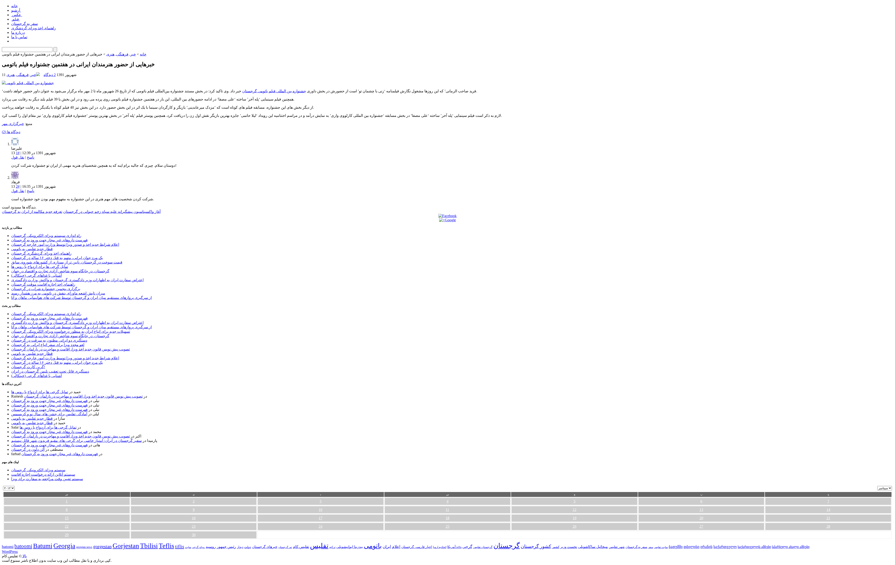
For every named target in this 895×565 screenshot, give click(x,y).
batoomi (23, 546)
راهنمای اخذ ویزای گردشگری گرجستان (41, 253)
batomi (8, 546)
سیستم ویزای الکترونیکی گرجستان (38, 470)
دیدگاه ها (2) (11, 132)
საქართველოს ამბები (754, 547)
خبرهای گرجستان (264, 547)
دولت (247, 547)
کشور (555, 547)
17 (320, 518)
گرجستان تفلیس (482, 547)
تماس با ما (19, 37)
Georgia (64, 545)
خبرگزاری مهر (13, 124)
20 (701, 518)
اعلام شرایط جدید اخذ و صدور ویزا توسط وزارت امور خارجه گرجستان (65, 244)
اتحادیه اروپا (439, 547)
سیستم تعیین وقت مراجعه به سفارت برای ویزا (47, 479)
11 (447, 510)
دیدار (240, 547)
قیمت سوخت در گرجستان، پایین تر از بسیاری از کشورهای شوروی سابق (66, 262)
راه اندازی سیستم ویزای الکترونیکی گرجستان (46, 236)
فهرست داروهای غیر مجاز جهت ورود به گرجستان (49, 240)
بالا (24, 556)
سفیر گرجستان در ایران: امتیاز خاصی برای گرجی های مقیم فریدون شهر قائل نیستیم (76, 441)
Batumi (42, 545)
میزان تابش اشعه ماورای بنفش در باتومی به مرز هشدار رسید (58, 293)
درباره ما (18, 33)
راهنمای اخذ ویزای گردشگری (33, 28)
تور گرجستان (285, 547)
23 (194, 526)
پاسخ (30, 157)
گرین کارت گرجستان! (28, 367)
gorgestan (102, 546)
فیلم (15, 19)
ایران (387, 546)
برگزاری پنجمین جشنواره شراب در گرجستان (45, 289)
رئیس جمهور (226, 547)
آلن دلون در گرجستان (28, 449)
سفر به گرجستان (24, 24)
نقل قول (17, 157)
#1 (18, 153)
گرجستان (506, 545)
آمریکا (451, 547)
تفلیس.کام (301, 546)
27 (701, 526)
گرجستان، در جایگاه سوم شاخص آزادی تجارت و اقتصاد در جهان (60, 271)
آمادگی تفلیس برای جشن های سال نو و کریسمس (49, 414)
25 (447, 526)
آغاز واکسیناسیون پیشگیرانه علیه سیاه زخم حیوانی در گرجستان (112, 212)
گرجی (467, 546)
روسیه (211, 547)
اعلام (396, 546)
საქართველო (725, 547)
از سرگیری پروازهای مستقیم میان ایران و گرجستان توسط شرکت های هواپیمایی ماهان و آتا (81, 298)
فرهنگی (122, 54)
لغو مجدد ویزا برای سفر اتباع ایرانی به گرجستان (47, 345)
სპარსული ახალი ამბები (790, 547)
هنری (110, 54)
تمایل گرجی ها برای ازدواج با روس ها (39, 267)
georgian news (84, 547)
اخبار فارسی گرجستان (416, 547)
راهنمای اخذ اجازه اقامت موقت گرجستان (43, 284)
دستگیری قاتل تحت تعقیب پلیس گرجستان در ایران (50, 371)
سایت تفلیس (661, 547)
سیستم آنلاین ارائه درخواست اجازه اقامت (43, 474)
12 (574, 510)
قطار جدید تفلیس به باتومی (32, 249)
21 (828, 518)
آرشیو (16, 10)
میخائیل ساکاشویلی (593, 547)
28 (828, 526)
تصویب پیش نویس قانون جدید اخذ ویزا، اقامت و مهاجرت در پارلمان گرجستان (70, 349)
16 (194, 518)
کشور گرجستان (536, 546)
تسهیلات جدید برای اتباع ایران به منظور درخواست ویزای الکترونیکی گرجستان (70, 331)
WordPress (10, 552)
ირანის (706, 547)
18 (447, 518)
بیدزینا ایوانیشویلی (349, 547)
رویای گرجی (198, 547)
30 (194, 535)
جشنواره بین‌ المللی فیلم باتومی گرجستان (274, 91)
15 (67, 518)
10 (320, 510)
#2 (18, 186)
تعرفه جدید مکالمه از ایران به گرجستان (32, 212)
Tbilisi (149, 545)
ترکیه (332, 547)
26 (574, 526)
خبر (133, 54)
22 (67, 526)
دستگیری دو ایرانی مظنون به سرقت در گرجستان (49, 340)
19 (574, 518)
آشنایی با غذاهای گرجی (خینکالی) (36, 275)
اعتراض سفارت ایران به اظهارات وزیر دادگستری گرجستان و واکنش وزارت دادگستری (77, 280)
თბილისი (691, 547)
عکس (16, 15)
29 (67, 535)
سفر (650, 547)
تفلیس (319, 545)
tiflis (179, 546)
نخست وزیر (568, 547)
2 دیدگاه (50, 75)
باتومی (373, 545)
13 (701, 510)
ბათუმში (676, 547)
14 (828, 510)
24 (320, 526)
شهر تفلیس (617, 547)
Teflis (166, 545)
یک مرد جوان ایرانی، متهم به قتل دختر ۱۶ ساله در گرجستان (57, 258)
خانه (14, 6)
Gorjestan (126, 545)
